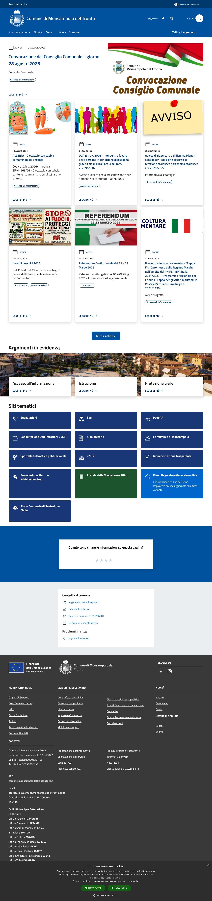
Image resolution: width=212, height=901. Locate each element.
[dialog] (106, 881)
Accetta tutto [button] (93, 888)
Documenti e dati (18, 733)
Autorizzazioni (115, 723)
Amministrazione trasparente (123, 751)
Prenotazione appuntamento (74, 751)
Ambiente (112, 711)
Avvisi (18, 47)
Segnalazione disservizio (71, 757)
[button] (106, 895)
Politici (12, 721)
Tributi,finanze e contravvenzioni (125, 705)
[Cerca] (199, 18)
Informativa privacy (118, 757)
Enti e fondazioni (18, 715)
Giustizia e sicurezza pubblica (123, 699)
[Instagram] (170, 18)
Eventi (159, 732)
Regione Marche (18, 4)
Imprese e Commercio (70, 715)
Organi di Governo (19, 697)
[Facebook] (161, 18)
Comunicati (162, 703)
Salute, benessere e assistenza (124, 717)
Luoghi (159, 726)
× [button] (208, 865)
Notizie (23, 252)
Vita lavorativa (66, 709)
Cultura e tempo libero (70, 703)
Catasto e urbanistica (69, 721)
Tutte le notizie (104, 336)
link (137, 881)
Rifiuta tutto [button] (119, 887)
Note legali (113, 763)
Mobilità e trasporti (68, 727)
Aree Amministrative (20, 703)
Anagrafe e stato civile (70, 697)
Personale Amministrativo (23, 727)
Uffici (11, 709)
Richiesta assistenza (69, 769)
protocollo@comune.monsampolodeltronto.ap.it (37, 793)
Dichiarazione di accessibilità (123, 769)
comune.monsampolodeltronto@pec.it (31, 781)
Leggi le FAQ (65, 763)
